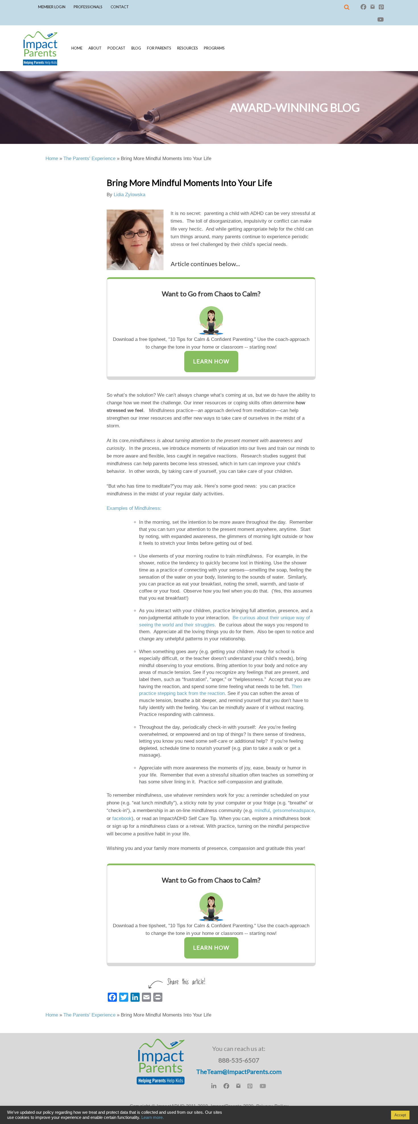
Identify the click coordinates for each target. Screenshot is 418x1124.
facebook (122, 818)
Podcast (116, 48)
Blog (136, 48)
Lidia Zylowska (129, 194)
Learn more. (152, 1117)
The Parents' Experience (89, 158)
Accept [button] (400, 1115)
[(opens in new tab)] (211, 318)
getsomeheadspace (293, 810)
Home (76, 48)
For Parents (159, 48)
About (95, 48)
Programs (214, 48)
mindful (262, 810)
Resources (187, 48)
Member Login (51, 7)
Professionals (88, 7)
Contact (120, 7)
